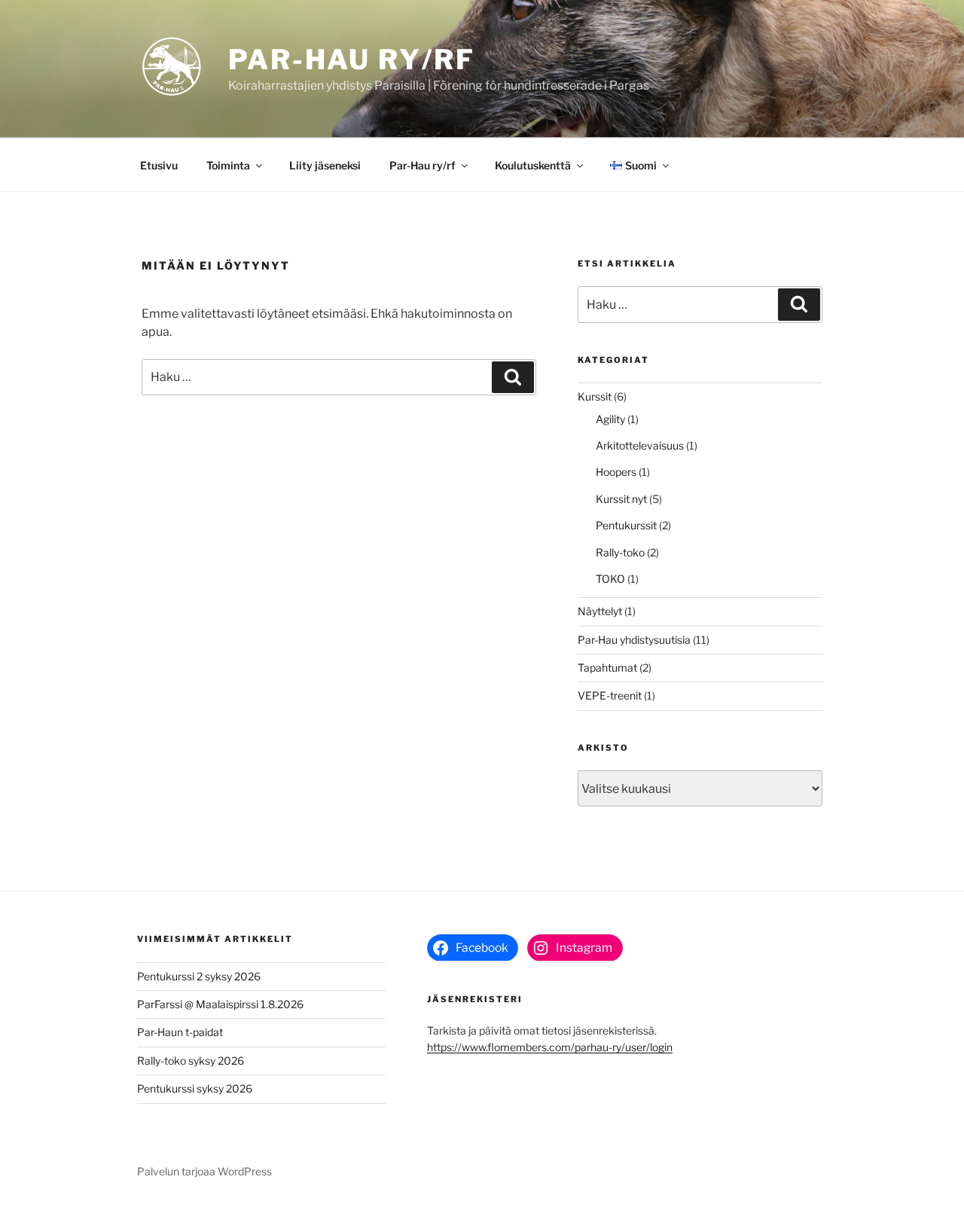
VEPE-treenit (610, 695)
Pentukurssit (626, 525)
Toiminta (228, 165)
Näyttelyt (600, 611)
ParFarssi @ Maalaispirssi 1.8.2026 (220, 1004)
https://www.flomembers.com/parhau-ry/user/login (550, 1047)
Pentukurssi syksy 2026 (194, 1088)
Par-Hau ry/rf (351, 59)
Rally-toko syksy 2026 (190, 1060)
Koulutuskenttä (533, 165)
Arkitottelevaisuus (640, 445)
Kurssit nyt (621, 498)
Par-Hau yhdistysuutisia (634, 639)
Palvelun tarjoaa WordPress (204, 1171)
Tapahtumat (607, 667)
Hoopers (616, 471)
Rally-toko (620, 552)
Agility (610, 419)
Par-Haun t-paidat (180, 1032)
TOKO (610, 578)
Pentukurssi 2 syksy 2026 (199, 976)
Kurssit (595, 396)
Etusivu (159, 165)
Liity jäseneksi (325, 165)
